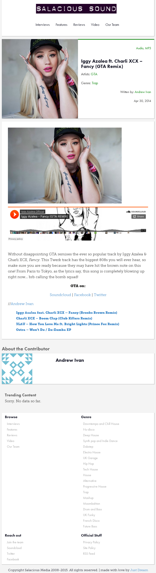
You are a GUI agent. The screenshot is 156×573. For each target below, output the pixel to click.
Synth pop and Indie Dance (100, 441)
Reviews (79, 24)
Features (61, 24)
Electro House (92, 452)
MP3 (148, 48)
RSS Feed (89, 553)
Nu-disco (88, 429)
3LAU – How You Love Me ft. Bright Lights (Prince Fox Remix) (67, 324)
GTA (94, 74)
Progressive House (94, 486)
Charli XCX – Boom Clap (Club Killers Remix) (54, 318)
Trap (95, 83)
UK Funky (89, 515)
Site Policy (89, 548)
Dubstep (88, 446)
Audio (139, 48)
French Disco (91, 520)
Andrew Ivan (143, 92)
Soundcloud (60, 295)
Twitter (100, 295)
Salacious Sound (76, 8)
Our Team (112, 24)
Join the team (15, 542)
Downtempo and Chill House (101, 424)
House (87, 475)
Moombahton (91, 503)
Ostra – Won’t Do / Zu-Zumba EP (43, 330)
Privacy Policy (91, 542)
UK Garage (90, 458)
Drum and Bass (92, 509)
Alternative (89, 481)
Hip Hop (88, 463)
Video (95, 24)
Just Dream (139, 570)
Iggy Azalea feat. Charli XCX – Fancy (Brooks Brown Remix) (66, 313)
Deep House (91, 435)
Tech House (90, 469)
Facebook (82, 295)
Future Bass (90, 526)
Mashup (88, 498)
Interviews (43, 24)
